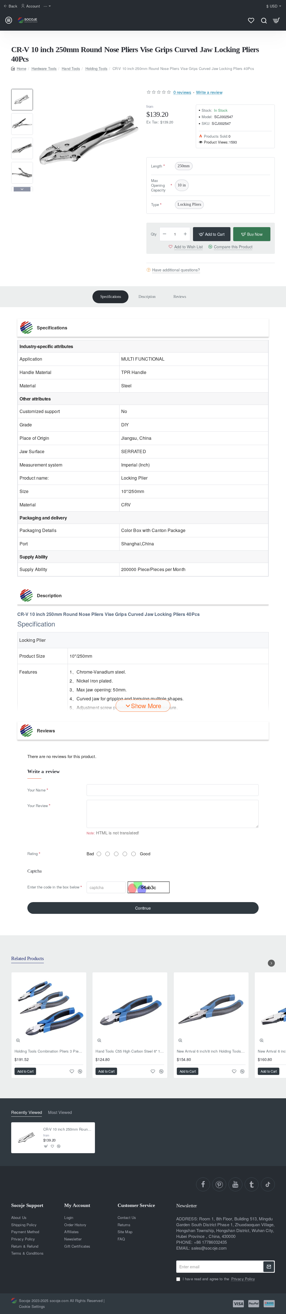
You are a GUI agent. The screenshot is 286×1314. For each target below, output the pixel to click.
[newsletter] (268, 1266)
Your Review (37, 805)
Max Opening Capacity (158, 185)
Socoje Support (27, 1205)
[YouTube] (235, 1184)
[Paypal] (253, 1304)
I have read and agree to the (218, 1278)
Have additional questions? (176, 270)
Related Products (27, 958)
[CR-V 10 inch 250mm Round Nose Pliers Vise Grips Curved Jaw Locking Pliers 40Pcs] (27, 1138)
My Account (77, 1205)
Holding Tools (96, 68)
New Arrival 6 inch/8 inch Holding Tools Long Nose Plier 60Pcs (211, 1051)
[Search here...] (264, 20)
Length (156, 166)
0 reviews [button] (182, 92)
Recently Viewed (26, 1112)
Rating (32, 853)
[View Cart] (276, 20)
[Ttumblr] (252, 1184)
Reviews (179, 297)
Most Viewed (60, 1112)
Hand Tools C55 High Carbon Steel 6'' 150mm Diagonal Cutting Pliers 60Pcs (130, 1051)
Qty (154, 234)
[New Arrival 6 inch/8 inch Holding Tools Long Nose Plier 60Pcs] (211, 1010)
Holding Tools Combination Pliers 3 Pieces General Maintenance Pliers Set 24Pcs (49, 1051)
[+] (185, 234)
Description (147, 297)
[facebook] (203, 1184)
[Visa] (238, 1304)
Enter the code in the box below (53, 887)
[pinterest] (219, 1184)
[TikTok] (268, 1184)
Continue (143, 908)
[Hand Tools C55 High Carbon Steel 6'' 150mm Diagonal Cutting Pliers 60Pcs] (130, 1010)
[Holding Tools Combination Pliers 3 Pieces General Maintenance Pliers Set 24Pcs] (49, 1010)
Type (155, 204)
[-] (164, 234)
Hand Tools (71, 68)
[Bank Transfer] (269, 1303)
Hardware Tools (44, 68)
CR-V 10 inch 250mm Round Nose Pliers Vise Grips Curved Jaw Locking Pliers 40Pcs (67, 1129)
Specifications (110, 297)
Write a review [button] (209, 92)
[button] (22, 91)
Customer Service (136, 1205)
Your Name (36, 790)
